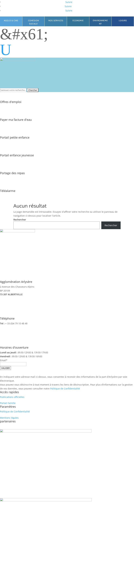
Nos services (55, 20)
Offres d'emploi (10, 102)
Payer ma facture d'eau (16, 120)
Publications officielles (12, 397)
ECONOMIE (78, 20)
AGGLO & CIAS (11, 20)
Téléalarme (7, 191)
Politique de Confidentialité (65, 388)
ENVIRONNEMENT (100, 22)
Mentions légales (9, 417)
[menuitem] (67, 50)
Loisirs (123, 20)
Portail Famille (8, 403)
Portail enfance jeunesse (17, 155)
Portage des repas (12, 173)
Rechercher (19, 219)
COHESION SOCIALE (33, 22)
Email (3, 360)
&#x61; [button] (24, 34)
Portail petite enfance (14, 137)
